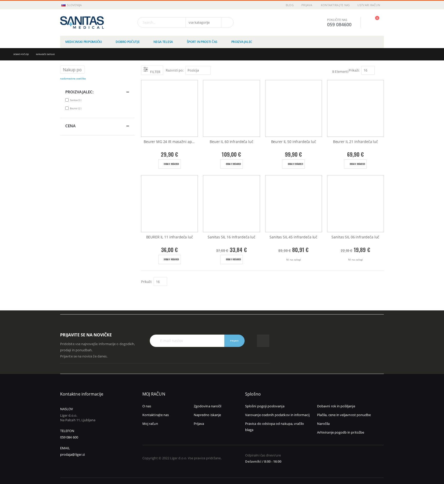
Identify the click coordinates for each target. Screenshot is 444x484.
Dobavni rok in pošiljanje (336, 406)
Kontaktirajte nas (335, 5)
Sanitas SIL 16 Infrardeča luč (231, 237)
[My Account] (361, 22)
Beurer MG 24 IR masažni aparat (171, 141)
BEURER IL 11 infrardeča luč (169, 237)
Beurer (76, 108)
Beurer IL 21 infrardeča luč (355, 141)
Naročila (323, 423)
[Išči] (227, 22)
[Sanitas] (82, 22)
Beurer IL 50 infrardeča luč (293, 141)
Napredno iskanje (207, 415)
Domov (4, 54)
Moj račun (150, 423)
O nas (146, 406)
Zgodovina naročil (207, 406)
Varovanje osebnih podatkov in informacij (277, 415)
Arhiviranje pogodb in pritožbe (340, 432)
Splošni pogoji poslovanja (264, 406)
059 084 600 (69, 437)
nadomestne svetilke (73, 78)
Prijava (306, 5)
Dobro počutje (21, 54)
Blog (290, 5)
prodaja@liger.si (72, 454)
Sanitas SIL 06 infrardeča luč (355, 237)
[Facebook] (263, 341)
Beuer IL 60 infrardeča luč (231, 141)
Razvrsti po (174, 70)
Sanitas (76, 100)
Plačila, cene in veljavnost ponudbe (344, 415)
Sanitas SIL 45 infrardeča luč (293, 237)
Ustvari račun (368, 5)
